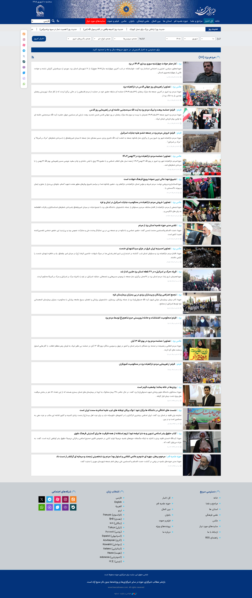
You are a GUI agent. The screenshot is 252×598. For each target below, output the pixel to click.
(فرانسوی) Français (112, 515)
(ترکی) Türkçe (115, 527)
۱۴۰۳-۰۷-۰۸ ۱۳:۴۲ (172, 216)
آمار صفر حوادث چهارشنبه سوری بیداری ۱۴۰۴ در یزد (155, 64)
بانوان (131, 21)
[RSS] (32, 57)
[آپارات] (24, 45)
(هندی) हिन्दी (115, 519)
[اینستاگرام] (24, 39)
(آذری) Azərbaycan (112, 540)
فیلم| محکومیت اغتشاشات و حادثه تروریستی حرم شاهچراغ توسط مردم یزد (143, 318)
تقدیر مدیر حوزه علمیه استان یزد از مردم (159, 225)
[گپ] (24, 78)
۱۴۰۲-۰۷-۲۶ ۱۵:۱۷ (173, 308)
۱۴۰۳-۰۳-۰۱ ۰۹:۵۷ (173, 262)
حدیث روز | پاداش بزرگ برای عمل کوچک (168, 29)
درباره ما (166, 532)
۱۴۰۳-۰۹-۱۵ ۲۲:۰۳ (173, 193)
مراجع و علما (196, 21)
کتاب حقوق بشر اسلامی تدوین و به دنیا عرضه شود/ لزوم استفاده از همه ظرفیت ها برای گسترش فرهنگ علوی (127, 433)
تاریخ (219, 38)
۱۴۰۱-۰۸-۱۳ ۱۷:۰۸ (173, 354)
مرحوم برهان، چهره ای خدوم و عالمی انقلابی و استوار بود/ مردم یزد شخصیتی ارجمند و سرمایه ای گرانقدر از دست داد (118, 456)
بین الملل (156, 21)
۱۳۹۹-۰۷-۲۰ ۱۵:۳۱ (173, 401)
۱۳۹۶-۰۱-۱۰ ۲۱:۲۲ (173, 466)
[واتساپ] (24, 84)
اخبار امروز (39, 38)
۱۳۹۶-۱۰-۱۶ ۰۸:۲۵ (173, 424)
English (118, 502)
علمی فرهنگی (143, 21)
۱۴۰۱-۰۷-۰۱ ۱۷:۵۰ (173, 370)
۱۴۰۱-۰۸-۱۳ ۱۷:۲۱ (173, 323)
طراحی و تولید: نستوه (122, 593)
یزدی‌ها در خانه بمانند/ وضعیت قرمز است (159, 387)
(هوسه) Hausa (114, 553)
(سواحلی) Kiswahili (112, 544)
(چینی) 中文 (115, 561)
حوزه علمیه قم (181, 21)
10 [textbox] (213, 38)
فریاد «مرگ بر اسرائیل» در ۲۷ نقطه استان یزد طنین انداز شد (150, 272)
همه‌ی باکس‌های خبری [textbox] (81, 38)
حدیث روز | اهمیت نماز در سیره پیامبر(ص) (79, 29)
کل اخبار (209, 21)
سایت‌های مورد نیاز (95, 21)
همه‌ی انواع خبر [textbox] (104, 38)
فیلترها (142, 38)
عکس (124, 21)
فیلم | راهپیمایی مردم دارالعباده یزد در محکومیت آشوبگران (150, 364)
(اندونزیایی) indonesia (111, 557)
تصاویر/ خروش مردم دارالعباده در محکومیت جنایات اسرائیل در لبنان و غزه (140, 202)
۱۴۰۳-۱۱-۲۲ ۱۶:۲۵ (173, 170)
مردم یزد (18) (207, 57)
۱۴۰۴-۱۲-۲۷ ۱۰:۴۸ (173, 77)
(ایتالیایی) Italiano (112, 549)
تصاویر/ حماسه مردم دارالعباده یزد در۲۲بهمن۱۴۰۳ (152, 156)
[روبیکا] (24, 67)
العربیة (119, 506)
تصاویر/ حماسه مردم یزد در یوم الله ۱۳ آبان (156, 341)
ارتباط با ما (212, 532)
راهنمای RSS (211, 538)
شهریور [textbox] (195, 38)
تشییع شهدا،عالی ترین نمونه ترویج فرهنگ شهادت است (152, 179)
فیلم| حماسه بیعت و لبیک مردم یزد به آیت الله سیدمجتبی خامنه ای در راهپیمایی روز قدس (135, 110)
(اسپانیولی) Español (112, 536)
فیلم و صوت (113, 21)
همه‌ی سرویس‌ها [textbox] (130, 38)
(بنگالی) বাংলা (116, 523)
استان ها (167, 21)
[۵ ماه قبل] (202, 72)
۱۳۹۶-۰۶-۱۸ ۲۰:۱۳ (173, 447)
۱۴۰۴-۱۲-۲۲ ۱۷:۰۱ (173, 100)
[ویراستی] (24, 73)
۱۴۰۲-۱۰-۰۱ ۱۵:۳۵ (173, 281)
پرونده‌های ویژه (163, 526)
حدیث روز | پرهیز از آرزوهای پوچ (41, 29)
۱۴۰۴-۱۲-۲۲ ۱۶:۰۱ (173, 123)
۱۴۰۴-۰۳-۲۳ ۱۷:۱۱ (173, 146)
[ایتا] (24, 34)
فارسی (119, 498)
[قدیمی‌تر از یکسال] (202, 141)
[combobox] (207, 39)
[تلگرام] (24, 50)
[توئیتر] (24, 56)
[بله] (24, 61)
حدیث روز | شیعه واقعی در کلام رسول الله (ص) (125, 29)
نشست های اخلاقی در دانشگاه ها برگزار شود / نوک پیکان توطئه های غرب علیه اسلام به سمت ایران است (130, 410)
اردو (120, 510)
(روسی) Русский (113, 532)
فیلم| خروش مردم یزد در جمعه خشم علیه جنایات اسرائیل (150, 133)
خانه (217, 21)
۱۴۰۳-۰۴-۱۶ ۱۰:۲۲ (173, 239)
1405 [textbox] (178, 38)
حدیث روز (213, 29)
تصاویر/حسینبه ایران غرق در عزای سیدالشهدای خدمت (150, 248)
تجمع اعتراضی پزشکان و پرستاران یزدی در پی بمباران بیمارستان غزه (147, 295)
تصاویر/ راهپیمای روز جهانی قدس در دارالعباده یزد (152, 87)
